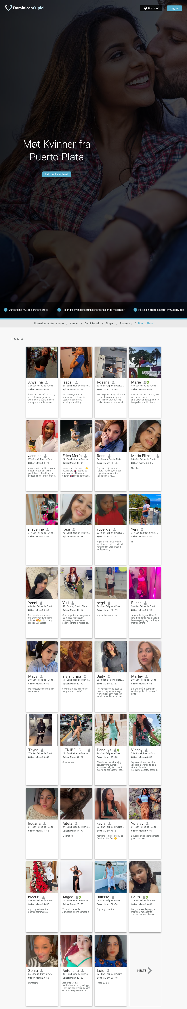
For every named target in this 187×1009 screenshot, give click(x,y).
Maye (32, 676)
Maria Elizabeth (142, 456)
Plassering (126, 323)
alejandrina (71, 676)
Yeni (134, 529)
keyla (101, 823)
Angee (67, 897)
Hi (132, 541)
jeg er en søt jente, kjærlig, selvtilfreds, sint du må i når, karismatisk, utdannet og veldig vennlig (110, 545)
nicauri (34, 897)
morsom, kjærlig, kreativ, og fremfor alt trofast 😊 (110, 837)
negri (101, 603)
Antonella (70, 970)
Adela (67, 823)
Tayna (33, 750)
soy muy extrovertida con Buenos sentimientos (40, 910)
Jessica (34, 456)
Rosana (103, 382)
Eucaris (34, 823)
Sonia (33, 970)
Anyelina (35, 382)
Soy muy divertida (105, 909)
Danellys (104, 750)
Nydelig (135, 468)
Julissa (103, 897)
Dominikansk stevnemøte (49, 323)
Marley (137, 676)
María (136, 382)
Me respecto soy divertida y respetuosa (41, 690)
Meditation (67, 836)
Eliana (136, 603)
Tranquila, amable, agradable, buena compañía (75, 910)
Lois (100, 970)
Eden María (72, 456)
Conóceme (33, 983)
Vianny (136, 750)
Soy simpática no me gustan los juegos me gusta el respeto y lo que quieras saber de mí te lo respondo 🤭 (76, 619)
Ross (101, 456)
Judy (101, 676)
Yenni (32, 603)
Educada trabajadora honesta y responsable (145, 837)
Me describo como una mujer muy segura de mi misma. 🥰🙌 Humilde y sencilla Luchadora (40, 619)
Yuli (65, 603)
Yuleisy (137, 823)
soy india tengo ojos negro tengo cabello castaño (74, 690)
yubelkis (104, 529)
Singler (110, 323)
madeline (36, 529)
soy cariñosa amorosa (107, 615)
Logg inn (174, 8)
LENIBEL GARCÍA (73, 750)
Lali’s (135, 897)
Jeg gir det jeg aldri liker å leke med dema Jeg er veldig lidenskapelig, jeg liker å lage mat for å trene (145, 619)
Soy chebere (68, 762)
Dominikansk (92, 323)
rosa (66, 529)
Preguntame (103, 983)
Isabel (67, 382)
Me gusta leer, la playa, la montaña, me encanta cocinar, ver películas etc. (143, 912)
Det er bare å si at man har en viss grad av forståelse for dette (145, 691)
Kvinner (74, 323)
